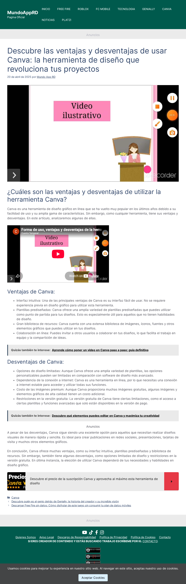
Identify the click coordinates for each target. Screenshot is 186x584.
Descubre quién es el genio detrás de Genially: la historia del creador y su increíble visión (65, 501)
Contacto (165, 537)
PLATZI (66, 20)
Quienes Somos (25, 537)
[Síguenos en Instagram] (102, 533)
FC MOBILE (103, 9)
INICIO (46, 9)
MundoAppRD (22, 12)
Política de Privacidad (113, 537)
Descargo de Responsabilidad (77, 537)
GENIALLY (148, 9)
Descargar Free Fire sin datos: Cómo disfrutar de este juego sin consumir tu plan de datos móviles (71, 505)
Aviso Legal (46, 537)
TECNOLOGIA (126, 9)
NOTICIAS (48, 20)
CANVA (166, 9)
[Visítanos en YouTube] (85, 533)
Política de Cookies (143, 537)
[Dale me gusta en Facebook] (97, 533)
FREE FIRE (63, 9)
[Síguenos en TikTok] (92, 533)
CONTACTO (150, 541)
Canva (15, 497)
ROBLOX (83, 9)
